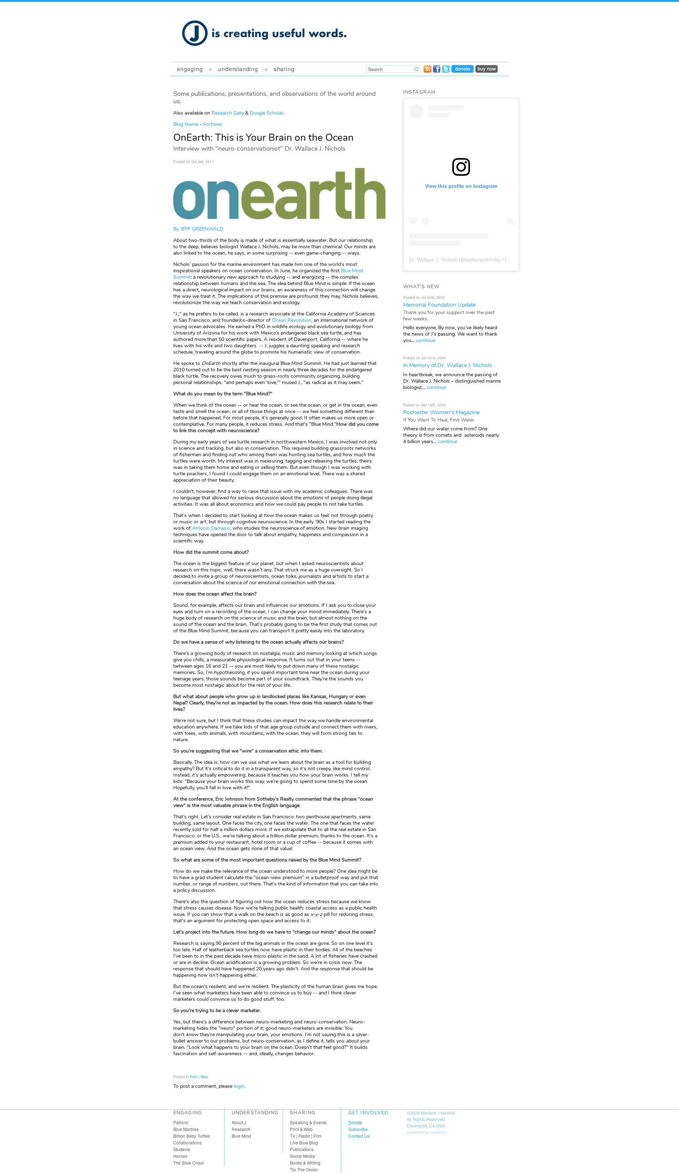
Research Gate (227, 113)
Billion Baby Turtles (191, 1136)
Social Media (302, 1156)
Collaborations (187, 1142)
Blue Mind (241, 1136)
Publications (302, 1149)
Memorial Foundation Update (439, 305)
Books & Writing (305, 1163)
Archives (212, 124)
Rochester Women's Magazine (441, 412)
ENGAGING (190, 69)
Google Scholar (266, 113)
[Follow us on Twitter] (446, 70)
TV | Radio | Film (305, 1136)
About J (239, 1122)
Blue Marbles (186, 1129)
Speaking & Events (308, 1122)
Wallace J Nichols (438, 1113)
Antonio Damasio (211, 528)
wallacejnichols (482, 259)
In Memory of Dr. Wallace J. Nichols (447, 365)
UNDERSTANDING (238, 69)
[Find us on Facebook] (437, 70)
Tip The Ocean (304, 1169)
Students (181, 1149)
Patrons (180, 1122)
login (239, 1086)
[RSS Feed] (427, 70)
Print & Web (301, 1129)
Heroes (180, 1156)
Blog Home (185, 124)
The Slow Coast (188, 1163)
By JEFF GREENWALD (198, 229)
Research (241, 1129)
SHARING (284, 69)
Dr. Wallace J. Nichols (433, 259)
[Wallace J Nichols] (265, 53)
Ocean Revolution (291, 320)
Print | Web (199, 1076)
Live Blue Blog (304, 1142)
